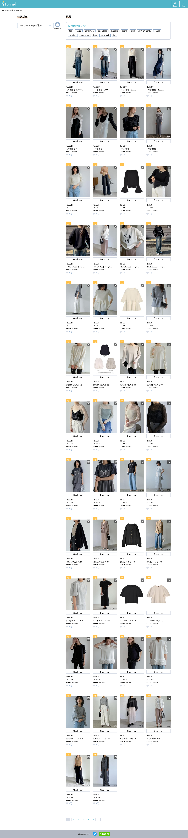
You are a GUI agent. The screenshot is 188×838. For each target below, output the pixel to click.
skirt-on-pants (144, 30)
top (70, 30)
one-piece (102, 30)
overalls (114, 30)
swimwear (85, 35)
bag (95, 35)
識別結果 (10, 10)
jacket (78, 30)
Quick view (78, 82)
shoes (157, 30)
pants (124, 30)
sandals (72, 35)
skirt (133, 30)
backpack (105, 35)
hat (114, 35)
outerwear (89, 30)
